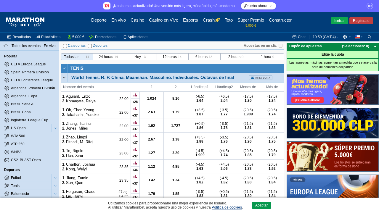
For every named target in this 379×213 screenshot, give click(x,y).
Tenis (76, 68)
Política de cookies (227, 207)
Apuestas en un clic (260, 45)
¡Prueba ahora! (256, 6)
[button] (347, 37)
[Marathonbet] (25, 22)
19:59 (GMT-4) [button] (324, 37)
